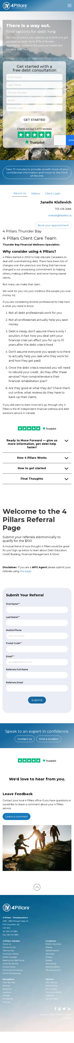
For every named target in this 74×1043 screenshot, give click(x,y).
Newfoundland (53, 967)
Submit (37, 700)
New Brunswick (53, 970)
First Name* (13, 604)
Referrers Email (14, 682)
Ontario (49, 957)
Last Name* (13, 617)
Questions (7, 989)
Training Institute (54, 992)
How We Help (9, 982)
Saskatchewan (52, 950)
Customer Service (10, 963)
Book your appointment (53, 225)
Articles (6, 995)
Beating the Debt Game (13, 960)
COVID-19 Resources (11, 973)
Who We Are (51, 982)
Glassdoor (50, 995)
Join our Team (52, 999)
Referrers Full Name (17, 669)
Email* (10, 656)
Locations (7, 992)
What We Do (51, 986)
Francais (6, 1002)
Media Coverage (10, 957)
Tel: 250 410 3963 (10, 931)
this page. (26, 571)
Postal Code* (14, 643)
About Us (20, 193)
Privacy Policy (9, 967)
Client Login (52, 193)
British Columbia (53, 944)
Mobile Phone (14, 630)
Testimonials (8, 950)
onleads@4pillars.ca (59, 215)
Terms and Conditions (13, 970)
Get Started (34, 119)
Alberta (49, 947)
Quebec (49, 960)
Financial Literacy (11, 954)
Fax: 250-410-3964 (11, 935)
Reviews (6, 986)
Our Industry (51, 989)
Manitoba (50, 954)
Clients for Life (9, 947)
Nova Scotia (51, 963)
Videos (35, 193)
